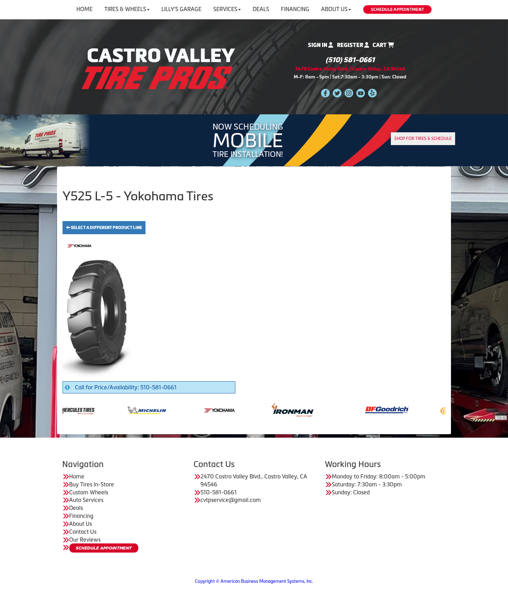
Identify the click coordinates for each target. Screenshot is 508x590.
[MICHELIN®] (115, 409)
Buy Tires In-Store (91, 484)
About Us (334, 9)
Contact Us (82, 532)
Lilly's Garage (181, 9)
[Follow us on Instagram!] (349, 93)
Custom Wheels (88, 492)
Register (350, 45)
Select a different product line (106, 227)
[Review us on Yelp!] (372, 93)
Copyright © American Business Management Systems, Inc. (254, 581)
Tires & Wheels (125, 9)
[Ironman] (261, 409)
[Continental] (428, 409)
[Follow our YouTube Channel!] (360, 93)
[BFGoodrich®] (355, 409)
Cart (380, 45)
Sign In (318, 45)
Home (84, 9)
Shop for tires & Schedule (423, 138)
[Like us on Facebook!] (325, 93)
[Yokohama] (188, 409)
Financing (295, 9)
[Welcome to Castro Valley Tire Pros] (158, 68)
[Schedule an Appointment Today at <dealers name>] (103, 548)
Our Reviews (85, 539)
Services (225, 9)
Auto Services (86, 500)
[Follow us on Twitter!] (337, 93)
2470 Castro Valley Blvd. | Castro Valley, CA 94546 (350, 69)
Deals (261, 9)
